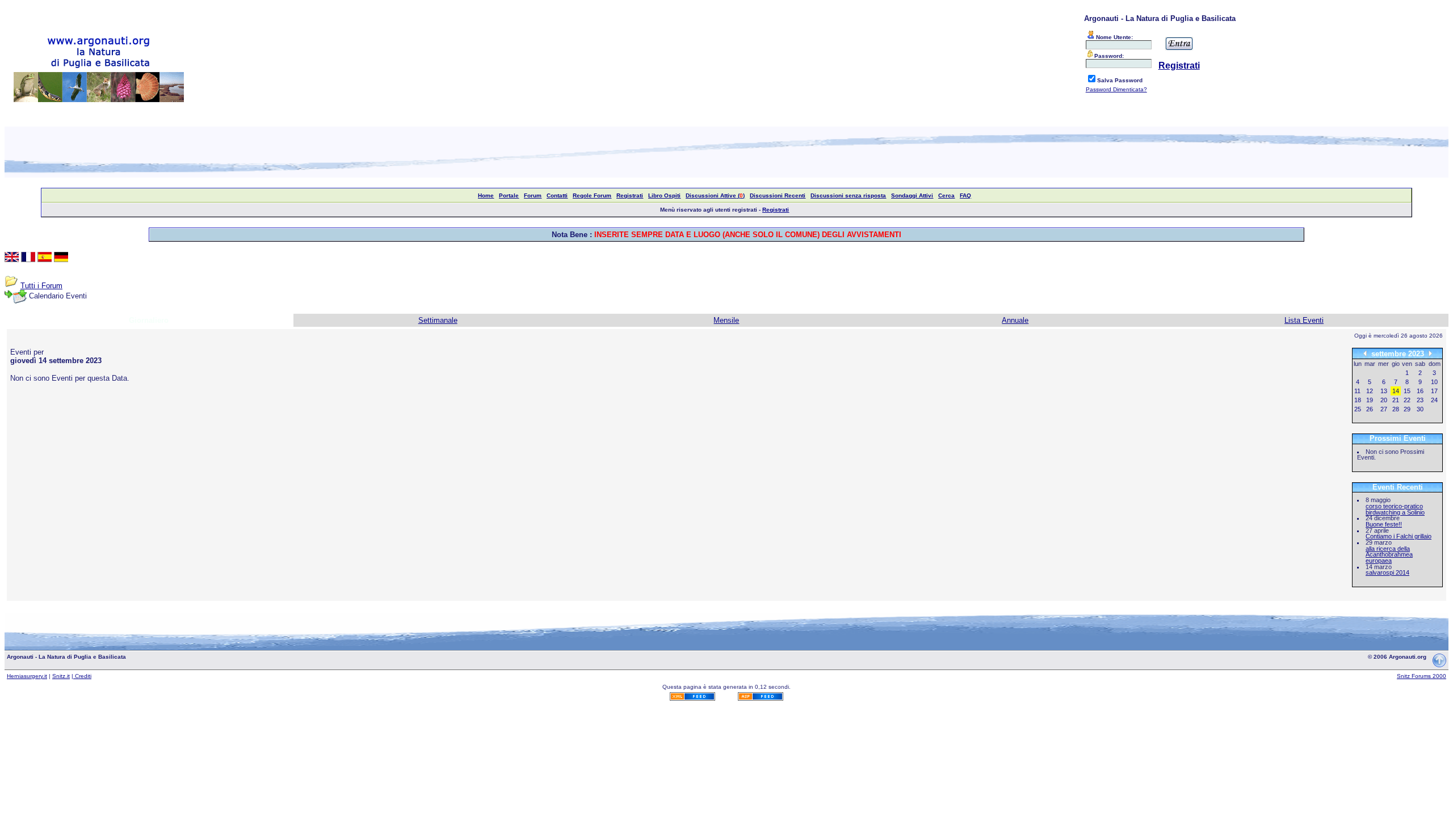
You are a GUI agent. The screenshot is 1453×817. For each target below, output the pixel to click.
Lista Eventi (1304, 320)
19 (1369, 400)
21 (1395, 400)
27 (1383, 409)
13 (1383, 391)
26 (1369, 409)
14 (1395, 391)
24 (1434, 400)
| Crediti (81, 676)
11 (1357, 391)
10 (1434, 381)
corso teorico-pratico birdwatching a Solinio (1395, 509)
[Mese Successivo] (1430, 353)
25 (1357, 409)
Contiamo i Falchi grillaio (1398, 536)
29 (1407, 409)
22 (1407, 400)
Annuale (1015, 320)
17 (1434, 391)
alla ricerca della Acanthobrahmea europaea (1389, 554)
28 (1395, 409)
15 (1407, 391)
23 (1420, 400)
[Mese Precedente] (1365, 353)
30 (1420, 409)
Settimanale (437, 320)
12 (1369, 391)
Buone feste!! (1384, 524)
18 (1357, 400)
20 (1383, 400)
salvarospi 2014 (1387, 572)
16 (1420, 391)
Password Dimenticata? (1116, 89)
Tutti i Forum (41, 285)
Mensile (726, 320)
